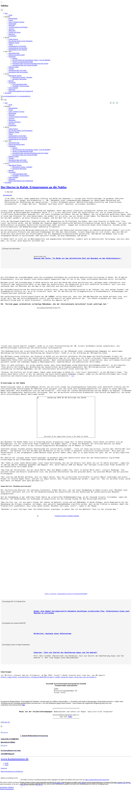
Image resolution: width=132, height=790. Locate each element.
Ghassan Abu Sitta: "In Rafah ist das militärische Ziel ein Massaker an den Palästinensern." (78, 258)
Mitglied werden (14, 67)
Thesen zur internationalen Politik (22, 62)
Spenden (11, 68)
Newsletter (8, 93)
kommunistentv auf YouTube (17, 46)
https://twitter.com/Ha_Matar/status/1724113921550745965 (66, 593)
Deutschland (12, 24)
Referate (11, 81)
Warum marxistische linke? (17, 55)
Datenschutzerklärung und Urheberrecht (21, 91)
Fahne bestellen (13, 88)
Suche (10, 15)
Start (6, 13)
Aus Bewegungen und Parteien (18, 27)
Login (6, 763)
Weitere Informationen (7, 789)
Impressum (12, 89)
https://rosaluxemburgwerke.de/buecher (97, 779)
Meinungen (12, 30)
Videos (11, 44)
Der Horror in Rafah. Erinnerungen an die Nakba (33, 187)
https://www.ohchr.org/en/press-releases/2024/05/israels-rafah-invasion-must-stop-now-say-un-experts (48, 677)
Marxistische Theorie (15, 75)
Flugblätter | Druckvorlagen (20, 86)
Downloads (12, 82)
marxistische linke (14, 53)
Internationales (13, 18)
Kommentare (12, 36)
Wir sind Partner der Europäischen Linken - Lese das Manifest (31, 60)
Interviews (12, 34)
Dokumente (12, 56)
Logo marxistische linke (19, 84)
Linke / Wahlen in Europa (16, 22)
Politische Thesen (14, 43)
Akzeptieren (3, 787)
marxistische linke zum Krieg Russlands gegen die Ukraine (30, 63)
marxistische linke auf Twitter (17, 70)
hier (70, 717)
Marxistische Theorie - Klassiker (22, 77)
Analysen (11, 29)
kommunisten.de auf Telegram (18, 49)
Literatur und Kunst (14, 32)
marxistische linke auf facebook (18, 72)
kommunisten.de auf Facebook (18, 48)
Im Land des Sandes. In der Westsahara (20, 41)
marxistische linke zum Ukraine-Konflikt (24, 65)
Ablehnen (11, 787)
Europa (11, 20)
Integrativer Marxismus (19, 79)
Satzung (14, 58)
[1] (72, 376)
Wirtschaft (12, 25)
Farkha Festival (13, 39)
